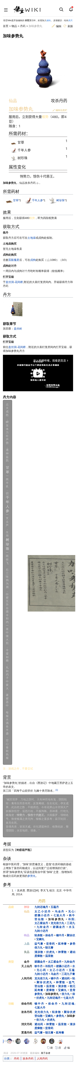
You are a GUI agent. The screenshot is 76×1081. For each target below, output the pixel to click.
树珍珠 (60, 200)
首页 (5, 26)
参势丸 (31, 875)
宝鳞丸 (40, 939)
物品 (14, 26)
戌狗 (33, 259)
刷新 (70, 26)
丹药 (23, 26)
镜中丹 (60, 935)
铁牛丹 (38, 966)
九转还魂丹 (41, 906)
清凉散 (38, 951)
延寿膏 (62, 943)
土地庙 (31, 237)
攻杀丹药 (28, 1058)
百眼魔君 (13, 259)
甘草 (16, 200)
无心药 (41, 970)
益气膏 (38, 943)
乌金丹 (60, 911)
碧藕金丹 (59, 926)
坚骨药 (50, 943)
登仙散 (39, 919)
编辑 (48, 20)
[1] (57, 790)
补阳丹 (49, 966)
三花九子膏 (68, 973)
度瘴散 (38, 955)
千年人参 (37, 200)
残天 (70, 20)
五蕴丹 (55, 906)
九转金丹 (43, 926)
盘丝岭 (18, 328)
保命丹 (49, 935)
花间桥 (19, 282)
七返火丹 (59, 915)
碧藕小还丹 (42, 915)
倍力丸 (38, 947)
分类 (7, 1058)
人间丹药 (42, 1058)
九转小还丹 (41, 930)
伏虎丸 (50, 951)
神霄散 (62, 951)
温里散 (49, 955)
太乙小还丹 (42, 911)
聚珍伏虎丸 (44, 982)
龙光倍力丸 (57, 923)
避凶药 (66, 978)
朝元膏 (49, 947)
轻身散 (38, 935)
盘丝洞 (10, 282)
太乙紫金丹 (41, 923)
